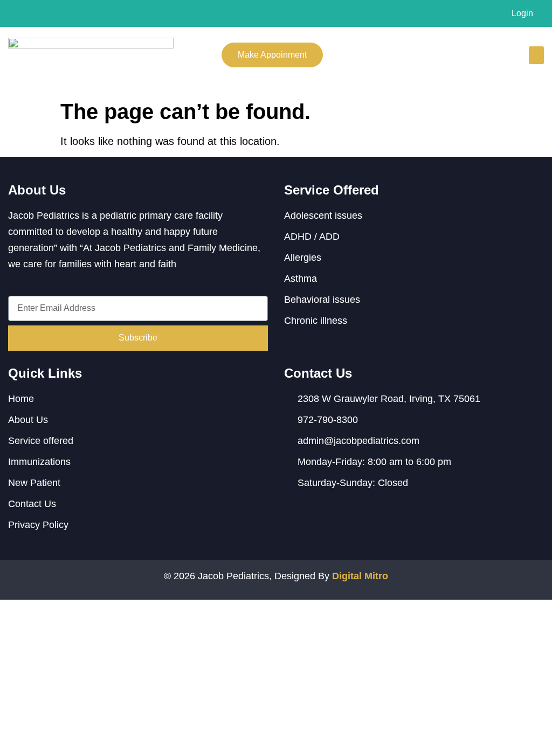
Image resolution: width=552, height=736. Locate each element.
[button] (536, 55)
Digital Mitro (360, 576)
